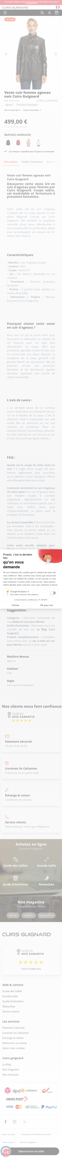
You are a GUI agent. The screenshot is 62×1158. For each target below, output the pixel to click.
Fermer (15, 605)
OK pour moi (46, 605)
